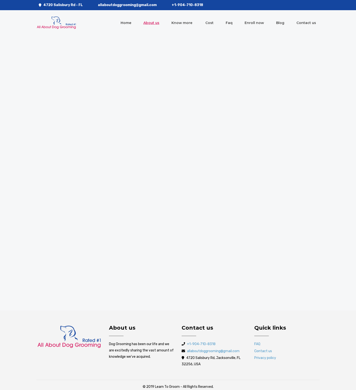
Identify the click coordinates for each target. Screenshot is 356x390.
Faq (229, 23)
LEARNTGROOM (55, 74)
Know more (182, 23)
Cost (209, 23)
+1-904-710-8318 (187, 5)
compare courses (70, 233)
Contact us (306, 23)
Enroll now (254, 23)
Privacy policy (265, 358)
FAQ (257, 344)
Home (126, 23)
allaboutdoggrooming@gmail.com (127, 5)
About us (151, 23)
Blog (280, 23)
